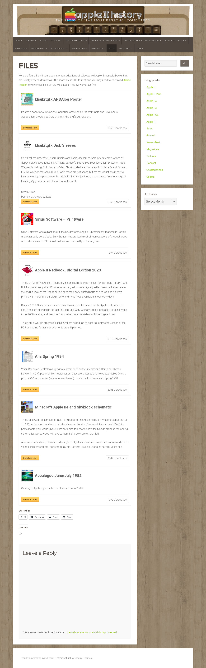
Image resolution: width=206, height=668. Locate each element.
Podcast (56, 40)
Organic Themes (83, 658)
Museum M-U (58, 48)
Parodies (97, 48)
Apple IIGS (152, 114)
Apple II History (75, 40)
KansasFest (153, 142)
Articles (20, 48)
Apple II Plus (153, 94)
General (150, 135)
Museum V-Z (78, 48)
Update (150, 176)
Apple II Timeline (174, 40)
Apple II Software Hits (104, 40)
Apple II (150, 87)
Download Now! (30, 127)
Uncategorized (154, 169)
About (30, 40)
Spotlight (125, 48)
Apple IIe (151, 107)
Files (111, 48)
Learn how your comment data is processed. (92, 632)
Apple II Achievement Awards (141, 40)
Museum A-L (38, 48)
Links (140, 48)
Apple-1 (150, 121)
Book (43, 40)
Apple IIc (151, 101)
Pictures (151, 156)
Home (18, 40)
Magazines (152, 149)
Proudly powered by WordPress (37, 658)
